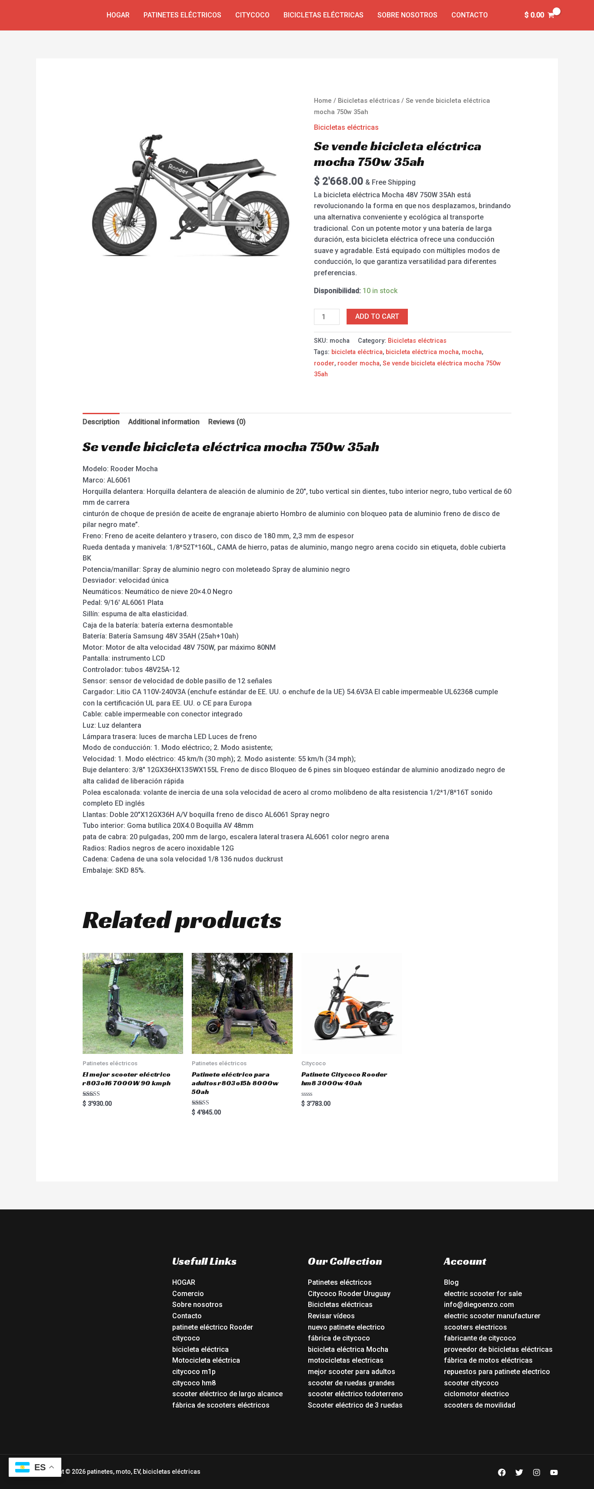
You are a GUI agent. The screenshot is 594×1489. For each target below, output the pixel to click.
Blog (451, 1282)
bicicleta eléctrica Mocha (348, 1349)
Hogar (118, 15)
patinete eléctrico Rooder (212, 1327)
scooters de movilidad (479, 1405)
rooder (324, 363)
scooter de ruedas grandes (351, 1383)
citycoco (186, 1338)
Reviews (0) (227, 422)
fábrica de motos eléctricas (488, 1360)
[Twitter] (519, 1472)
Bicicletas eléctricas (324, 15)
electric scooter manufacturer (492, 1316)
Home (323, 101)
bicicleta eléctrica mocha (422, 352)
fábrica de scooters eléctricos (221, 1405)
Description (101, 422)
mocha (472, 352)
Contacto (469, 15)
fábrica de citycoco (339, 1338)
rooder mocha (358, 363)
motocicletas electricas (346, 1360)
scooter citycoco (471, 1383)
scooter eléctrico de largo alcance (227, 1394)
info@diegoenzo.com (479, 1304)
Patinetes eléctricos (182, 15)
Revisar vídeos (331, 1316)
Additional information (164, 422)
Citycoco (252, 15)
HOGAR (183, 1282)
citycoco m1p (194, 1371)
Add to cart (377, 316)
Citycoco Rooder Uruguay (349, 1294)
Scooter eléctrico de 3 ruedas (355, 1405)
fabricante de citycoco (480, 1338)
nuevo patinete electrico (346, 1327)
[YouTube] (554, 1472)
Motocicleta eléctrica (206, 1360)
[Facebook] (502, 1472)
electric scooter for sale (483, 1294)
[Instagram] (537, 1472)
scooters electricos (475, 1327)
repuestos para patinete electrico (497, 1371)
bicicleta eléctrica (357, 352)
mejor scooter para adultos (351, 1371)
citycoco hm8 (194, 1383)
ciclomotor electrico (476, 1394)
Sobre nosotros (407, 15)
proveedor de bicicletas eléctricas (498, 1349)
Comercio (188, 1294)
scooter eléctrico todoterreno (355, 1394)
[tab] (101, 422)
